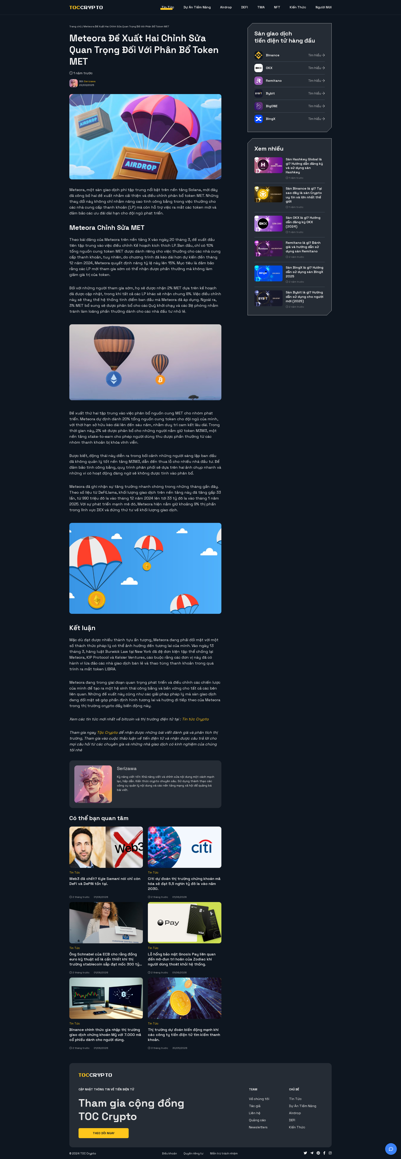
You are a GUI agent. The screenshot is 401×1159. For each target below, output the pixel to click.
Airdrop (226, 7)
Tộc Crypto (107, 732)
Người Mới (324, 7)
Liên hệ (254, 1113)
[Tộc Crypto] (86, 7)
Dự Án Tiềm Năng (197, 7)
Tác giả (254, 1106)
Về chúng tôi (259, 1099)
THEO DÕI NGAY (103, 1133)
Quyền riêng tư (193, 1153)
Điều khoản (169, 1153)
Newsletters (258, 1127)
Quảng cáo (257, 1120)
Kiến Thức (298, 7)
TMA (261, 7)
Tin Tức (167, 7)
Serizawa (89, 81)
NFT (277, 7)
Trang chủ (75, 26)
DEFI (244, 7)
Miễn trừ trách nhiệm (224, 1153)
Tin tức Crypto (195, 719)
